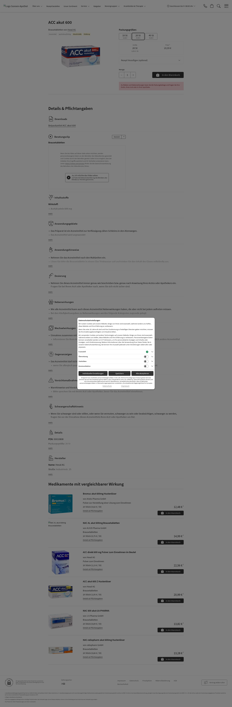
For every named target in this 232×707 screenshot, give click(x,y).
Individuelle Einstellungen (93, 373)
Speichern (119, 373)
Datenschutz (107, 386)
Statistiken (83, 361)
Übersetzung (83, 356)
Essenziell (82, 352)
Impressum (125, 386)
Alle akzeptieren (142, 373)
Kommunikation (85, 366)
